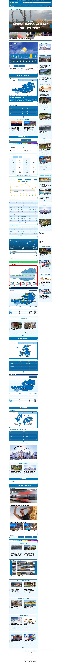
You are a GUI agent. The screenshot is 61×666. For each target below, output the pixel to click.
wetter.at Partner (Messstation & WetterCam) (30, 660)
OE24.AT (16, 5)
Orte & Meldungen (49, 6)
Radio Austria (42, 0)
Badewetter (49, 5)
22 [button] (20, 95)
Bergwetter (13, 374)
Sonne (20, 179)
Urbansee (10, 311)
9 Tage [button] (33, 80)
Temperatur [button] (28, 537)
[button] (23, 318)
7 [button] (31, 95)
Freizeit (32, 5)
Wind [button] (35, 537)
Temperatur (12, 179)
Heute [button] (14, 80)
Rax (9, 399)
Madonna (29, 0)
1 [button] (24, 95)
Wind (36, 179)
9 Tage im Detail (27, 175)
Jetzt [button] (11, 95)
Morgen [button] (23, 80)
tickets (39, 0)
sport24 (26, 0)
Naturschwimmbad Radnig (12, 317)
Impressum (30, 653)
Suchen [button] (33, 290)
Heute (11, 66)
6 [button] (30, 95)
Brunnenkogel (10, 400)
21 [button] (19, 95)
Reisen (37, 0)
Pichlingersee (10, 312)
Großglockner (10, 401)
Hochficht (10, 398)
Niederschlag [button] (15, 140)
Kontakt (30, 652)
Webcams (36, 5)
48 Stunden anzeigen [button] (23, 222)
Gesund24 (32, 0)
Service (40, 5)
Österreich (23, 0)
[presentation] (10, 26)
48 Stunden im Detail (19, 175)
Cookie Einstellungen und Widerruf (30, 661)
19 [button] (16, 95)
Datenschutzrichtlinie (30, 654)
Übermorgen (22, 65)
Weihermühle (10, 313)
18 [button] (14, 95)
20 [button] (17, 95)
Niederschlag (28, 179)
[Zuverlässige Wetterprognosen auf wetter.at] (15, 2)
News (28, 5)
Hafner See (10, 310)
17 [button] (13, 95)
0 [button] (23, 95)
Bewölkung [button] (26, 140)
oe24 (17, 0)
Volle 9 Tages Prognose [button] (23, 235)
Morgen (16, 65)
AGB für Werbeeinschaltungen (30, 659)
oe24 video (20, 0)
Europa (25, 5)
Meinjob (34, 0)
